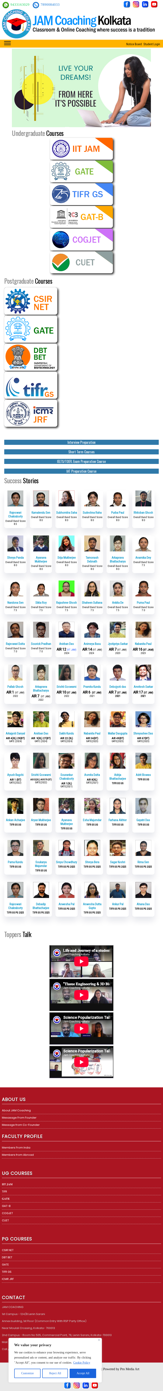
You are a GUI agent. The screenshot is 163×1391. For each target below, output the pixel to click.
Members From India (16, 1148)
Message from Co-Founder (21, 1125)
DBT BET (7, 1257)
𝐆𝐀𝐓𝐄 (6, 1199)
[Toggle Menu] (7, 43)
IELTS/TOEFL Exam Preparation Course (81, 461)
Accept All (83, 1373)
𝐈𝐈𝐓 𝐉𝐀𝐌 (7, 1184)
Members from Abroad (18, 1155)
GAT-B (6, 1206)
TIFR (4, 1191)
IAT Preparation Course (81, 471)
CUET (5, 1220)
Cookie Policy (81, 1362)
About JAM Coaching (16, 1110)
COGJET (7, 1213)
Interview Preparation (81, 442)
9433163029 (20, 5)
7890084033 (50, 5)
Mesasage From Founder (19, 1118)
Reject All (55, 1373)
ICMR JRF (8, 1279)
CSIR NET (8, 1250)
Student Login (151, 44)
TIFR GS (6, 1272)
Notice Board (134, 44)
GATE (5, 1265)
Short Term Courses (81, 451)
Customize (27, 1373)
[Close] (99, 1340)
